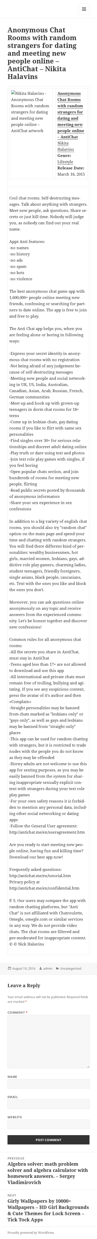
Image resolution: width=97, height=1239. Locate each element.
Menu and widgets (84, 14)
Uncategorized (70, 968)
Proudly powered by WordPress (31, 1232)
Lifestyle (65, 161)
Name (12, 1077)
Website (15, 1117)
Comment (18, 1012)
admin (47, 968)
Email (13, 1097)
